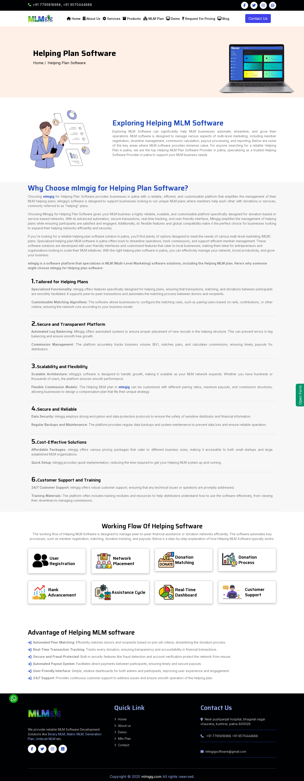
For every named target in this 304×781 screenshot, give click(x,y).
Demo (175, 18)
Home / (39, 63)
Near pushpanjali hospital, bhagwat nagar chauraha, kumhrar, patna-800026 (233, 721)
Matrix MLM (75, 734)
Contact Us (258, 18)
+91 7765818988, (48, 4)
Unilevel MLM (45, 739)
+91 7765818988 (218, 736)
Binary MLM (56, 734)
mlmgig (48, 196)
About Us (93, 18)
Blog (225, 18)
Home (76, 18)
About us (124, 726)
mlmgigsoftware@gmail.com (225, 751)
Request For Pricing (200, 18)
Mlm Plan (124, 738)
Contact (123, 745)
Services (113, 18)
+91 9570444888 (77, 4)
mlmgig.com (151, 776)
